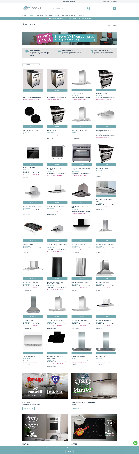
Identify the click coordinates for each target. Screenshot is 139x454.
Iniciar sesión (114, 1)
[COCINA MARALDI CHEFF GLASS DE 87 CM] (82, 153)
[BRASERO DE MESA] (33, 229)
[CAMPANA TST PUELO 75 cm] (82, 305)
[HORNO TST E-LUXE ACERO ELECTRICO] (33, 153)
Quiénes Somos (54, 15)
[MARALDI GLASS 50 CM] (57, 115)
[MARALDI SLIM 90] (106, 341)
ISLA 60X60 (49, 291)
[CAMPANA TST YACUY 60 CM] (82, 229)
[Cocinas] (45, 386)
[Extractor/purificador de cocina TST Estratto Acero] (106, 115)
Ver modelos (28, 408)
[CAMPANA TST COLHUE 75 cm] (106, 305)
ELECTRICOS (25, 177)
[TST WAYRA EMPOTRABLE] (33, 341)
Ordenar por (25, 61)
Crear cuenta (106, 1)
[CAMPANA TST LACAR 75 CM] (33, 267)
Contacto (81, 15)
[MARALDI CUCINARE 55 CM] (33, 79)
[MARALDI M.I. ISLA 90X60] (106, 267)
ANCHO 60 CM (98, 176)
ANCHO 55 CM (26, 102)
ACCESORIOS (25, 252)
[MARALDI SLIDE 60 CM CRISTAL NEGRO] (82, 191)
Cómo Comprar (42, 15)
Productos (31, 15)
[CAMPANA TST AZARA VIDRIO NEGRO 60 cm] (57, 341)
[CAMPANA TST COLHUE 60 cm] (57, 191)
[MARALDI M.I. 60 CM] (33, 305)
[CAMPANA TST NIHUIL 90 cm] (57, 305)
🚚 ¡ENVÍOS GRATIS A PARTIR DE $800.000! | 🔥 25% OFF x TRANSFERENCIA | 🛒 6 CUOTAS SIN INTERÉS (69, 18)
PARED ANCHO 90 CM (51, 328)
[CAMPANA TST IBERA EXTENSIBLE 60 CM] (57, 229)
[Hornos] (45, 427)
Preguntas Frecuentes (68, 15)
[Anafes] (94, 427)
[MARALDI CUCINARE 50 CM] (57, 79)
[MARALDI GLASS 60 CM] (106, 153)
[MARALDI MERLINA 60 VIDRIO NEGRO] (106, 188)
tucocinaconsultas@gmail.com (69, 1)
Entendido (69, 451)
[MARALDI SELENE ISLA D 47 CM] (82, 267)
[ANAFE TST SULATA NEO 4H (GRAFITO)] (57, 153)
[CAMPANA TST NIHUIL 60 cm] (82, 79)
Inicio (109, 25)
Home (24, 15)
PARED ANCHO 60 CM (76, 101)
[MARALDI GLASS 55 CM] (106, 79)
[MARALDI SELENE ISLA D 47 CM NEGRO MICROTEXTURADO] (57, 267)
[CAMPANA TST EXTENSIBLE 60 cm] (33, 191)
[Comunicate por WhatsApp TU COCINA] (135, 443)
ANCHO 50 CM (50, 102)
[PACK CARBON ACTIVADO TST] (33, 115)
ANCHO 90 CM (74, 177)
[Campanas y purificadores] (94, 386)
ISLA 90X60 (98, 252)
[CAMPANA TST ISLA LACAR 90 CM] (106, 229)
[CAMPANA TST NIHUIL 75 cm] (82, 115)
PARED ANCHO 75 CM (76, 138)
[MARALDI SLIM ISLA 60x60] (82, 341)
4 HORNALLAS (50, 177)
